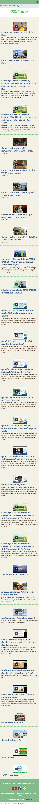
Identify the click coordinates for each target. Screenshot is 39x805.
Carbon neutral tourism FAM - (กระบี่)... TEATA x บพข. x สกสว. (18, 194)
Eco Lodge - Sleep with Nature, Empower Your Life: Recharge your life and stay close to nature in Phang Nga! (18, 84)
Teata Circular (7, 757)
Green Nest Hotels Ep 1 (11, 740)
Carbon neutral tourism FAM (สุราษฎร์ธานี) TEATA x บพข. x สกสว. (17, 149)
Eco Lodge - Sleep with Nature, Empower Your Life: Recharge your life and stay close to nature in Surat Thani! (18, 118)
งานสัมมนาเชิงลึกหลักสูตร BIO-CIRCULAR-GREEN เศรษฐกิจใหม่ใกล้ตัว (17, 486)
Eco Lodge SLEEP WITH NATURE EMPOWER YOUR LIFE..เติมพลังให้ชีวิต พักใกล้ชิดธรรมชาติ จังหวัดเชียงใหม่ (17, 546)
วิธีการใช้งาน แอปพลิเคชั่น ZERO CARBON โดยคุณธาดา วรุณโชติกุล (19, 291)
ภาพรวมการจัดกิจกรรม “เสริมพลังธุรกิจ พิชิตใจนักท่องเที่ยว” (17, 593)
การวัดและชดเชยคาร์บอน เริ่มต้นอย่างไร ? (18, 618)
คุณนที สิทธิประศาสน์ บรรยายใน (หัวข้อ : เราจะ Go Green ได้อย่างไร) (17, 342)
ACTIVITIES (8, 6)
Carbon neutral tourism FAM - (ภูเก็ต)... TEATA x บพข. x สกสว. (18, 171)
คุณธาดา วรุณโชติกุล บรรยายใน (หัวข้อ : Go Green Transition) (17, 399)
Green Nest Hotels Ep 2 (12, 722)
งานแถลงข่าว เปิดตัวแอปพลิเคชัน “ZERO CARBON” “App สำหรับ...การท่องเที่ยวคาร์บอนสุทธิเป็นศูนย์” (18, 262)
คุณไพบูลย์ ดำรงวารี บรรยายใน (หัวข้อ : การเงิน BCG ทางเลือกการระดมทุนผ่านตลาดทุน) (17, 313)
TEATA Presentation (10, 775)
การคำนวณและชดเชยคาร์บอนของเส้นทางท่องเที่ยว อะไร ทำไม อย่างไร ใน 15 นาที (18, 672)
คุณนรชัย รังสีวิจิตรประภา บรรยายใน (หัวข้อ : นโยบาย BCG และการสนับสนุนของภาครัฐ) (18, 428)
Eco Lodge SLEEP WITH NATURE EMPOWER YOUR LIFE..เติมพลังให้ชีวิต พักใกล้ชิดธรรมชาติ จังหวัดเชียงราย (17, 515)
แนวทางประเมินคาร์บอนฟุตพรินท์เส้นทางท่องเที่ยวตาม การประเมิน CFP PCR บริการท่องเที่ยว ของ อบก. (18, 642)
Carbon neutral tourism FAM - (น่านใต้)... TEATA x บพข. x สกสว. (19, 238)
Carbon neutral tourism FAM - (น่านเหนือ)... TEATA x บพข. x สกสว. (17, 216)
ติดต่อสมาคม (28, 799)
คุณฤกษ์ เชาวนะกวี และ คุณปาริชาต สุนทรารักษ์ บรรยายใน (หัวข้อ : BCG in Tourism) (18, 458)
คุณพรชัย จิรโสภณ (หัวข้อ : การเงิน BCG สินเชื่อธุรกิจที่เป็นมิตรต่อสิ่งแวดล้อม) (18, 370)
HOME (2, 6)
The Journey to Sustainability (14, 574)
